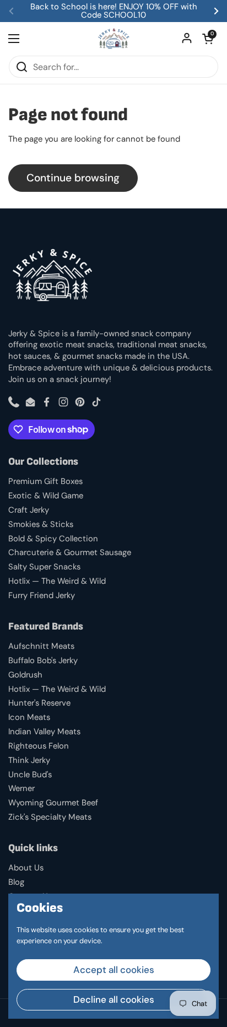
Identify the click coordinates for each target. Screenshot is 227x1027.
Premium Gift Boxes (45, 481)
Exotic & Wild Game (45, 495)
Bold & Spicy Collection (53, 538)
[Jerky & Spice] (113, 39)
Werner (21, 788)
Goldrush (25, 674)
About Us (26, 867)
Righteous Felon (38, 745)
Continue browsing (73, 178)
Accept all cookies (113, 970)
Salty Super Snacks (44, 566)
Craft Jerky (28, 509)
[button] (208, 39)
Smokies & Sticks (40, 524)
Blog (16, 882)
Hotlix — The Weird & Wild (57, 581)
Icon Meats (29, 717)
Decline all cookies (113, 999)
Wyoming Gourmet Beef (53, 802)
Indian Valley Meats (44, 731)
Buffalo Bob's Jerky (43, 660)
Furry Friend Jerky (41, 595)
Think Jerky (29, 760)
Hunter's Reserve (39, 702)
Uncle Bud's (30, 774)
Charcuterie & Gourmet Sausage (69, 552)
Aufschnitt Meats (41, 646)
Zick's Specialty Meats (49, 816)
